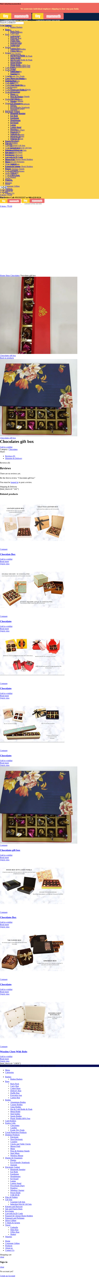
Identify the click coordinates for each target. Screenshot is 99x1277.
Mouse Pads (15, 92)
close (2, 1257)
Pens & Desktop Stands (14, 169)
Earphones (14, 118)
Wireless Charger (17, 134)
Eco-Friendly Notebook (20, 107)
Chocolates (9, 83)
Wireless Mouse (16, 101)
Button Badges (16, 27)
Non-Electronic (16, 85)
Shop (8, 275)
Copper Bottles (16, 51)
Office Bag (14, 175)
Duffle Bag (14, 40)
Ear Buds (14, 116)
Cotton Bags (15, 36)
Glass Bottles (15, 54)
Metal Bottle (15, 58)
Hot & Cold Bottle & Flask (21, 60)
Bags (7, 34)
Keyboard (14, 123)
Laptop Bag (15, 45)
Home (3, 275)
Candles (13, 74)
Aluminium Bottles (18, 49)
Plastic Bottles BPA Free (20, 67)
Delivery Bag (15, 38)
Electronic (14, 82)
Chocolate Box (7, 554)
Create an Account (7, 1276)
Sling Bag (14, 173)
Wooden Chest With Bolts (13, 1051)
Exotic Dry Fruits (17, 76)
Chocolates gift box (8, 355)
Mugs (12, 94)
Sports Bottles (16, 63)
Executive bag (16, 43)
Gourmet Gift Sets (17, 145)
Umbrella (14, 170)
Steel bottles (15, 61)
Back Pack (14, 31)
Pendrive (14, 132)
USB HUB (14, 139)
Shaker (13, 177)
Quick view (5, 564)
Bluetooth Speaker (17, 114)
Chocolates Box (8, 917)
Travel (7, 178)
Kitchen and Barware (14, 155)
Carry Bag (14, 33)
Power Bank (15, 137)
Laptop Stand (15, 128)
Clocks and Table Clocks (20, 89)
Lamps (13, 125)
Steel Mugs (14, 99)
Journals (13, 110)
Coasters (13, 87)
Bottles (8, 53)
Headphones (15, 121)
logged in (14, 482)
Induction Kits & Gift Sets (21, 148)
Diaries (13, 105)
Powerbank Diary (17, 130)
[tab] (52, 456)
